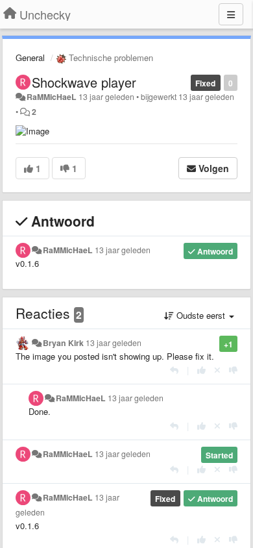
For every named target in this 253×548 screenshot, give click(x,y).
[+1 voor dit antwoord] (201, 370)
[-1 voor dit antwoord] (233, 370)
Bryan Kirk (63, 343)
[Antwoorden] (174, 370)
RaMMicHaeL (52, 97)
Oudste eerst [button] (201, 315)
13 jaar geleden (123, 250)
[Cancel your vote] (217, 370)
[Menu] (231, 14)
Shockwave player (84, 82)
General (30, 57)
